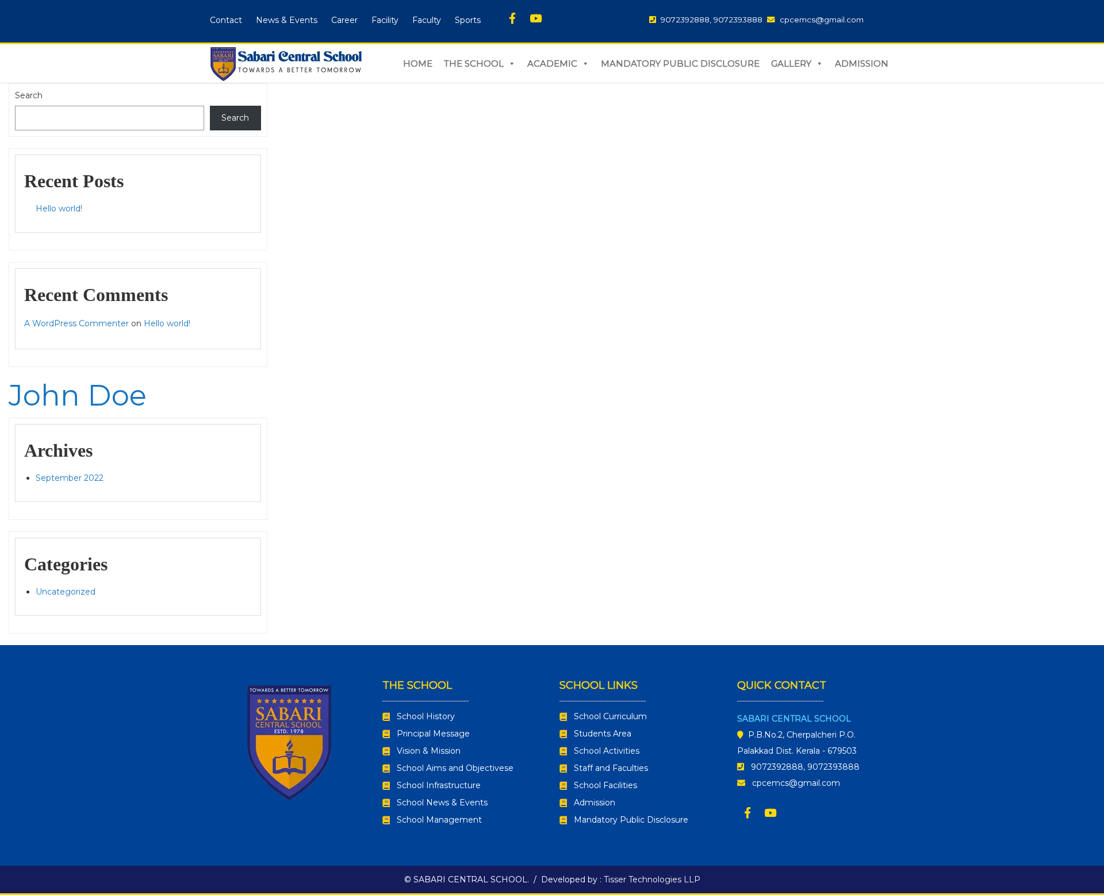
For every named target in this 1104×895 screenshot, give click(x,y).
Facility (384, 20)
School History (426, 716)
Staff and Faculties (611, 768)
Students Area (602, 733)
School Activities (606, 751)
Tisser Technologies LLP (652, 879)
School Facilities (605, 785)
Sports (468, 20)
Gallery (791, 63)
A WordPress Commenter (76, 323)
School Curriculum (610, 716)
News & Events (286, 20)
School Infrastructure (439, 785)
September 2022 (69, 478)
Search (29, 95)
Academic (552, 63)
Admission (861, 63)
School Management (439, 820)
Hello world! (59, 208)
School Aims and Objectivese (455, 768)
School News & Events (442, 802)
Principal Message (433, 733)
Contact (226, 20)
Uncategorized (65, 592)
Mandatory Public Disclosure (680, 63)
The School (474, 63)
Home (417, 63)
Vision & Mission (429, 751)
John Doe (78, 395)
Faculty (426, 20)
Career (344, 20)
